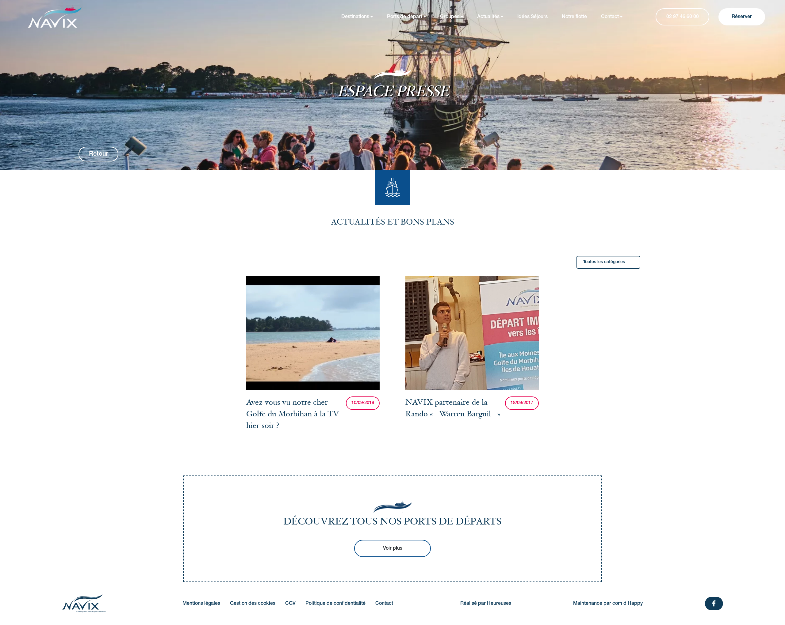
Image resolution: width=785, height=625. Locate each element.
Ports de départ (404, 17)
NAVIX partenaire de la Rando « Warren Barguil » (452, 409)
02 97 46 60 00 (682, 17)
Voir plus (392, 548)
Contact (610, 17)
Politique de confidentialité (335, 603)
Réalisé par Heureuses (485, 603)
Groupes (449, 17)
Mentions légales (201, 603)
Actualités (488, 17)
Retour (98, 154)
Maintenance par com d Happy (608, 603)
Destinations (355, 17)
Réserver (742, 17)
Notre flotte (574, 17)
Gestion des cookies (252, 603)
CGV (290, 603)
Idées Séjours (532, 17)
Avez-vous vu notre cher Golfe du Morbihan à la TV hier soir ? (292, 415)
